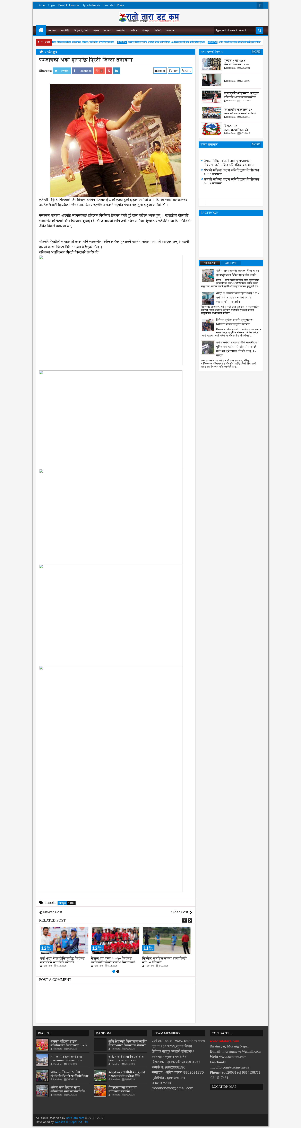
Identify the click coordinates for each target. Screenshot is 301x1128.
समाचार (52, 30)
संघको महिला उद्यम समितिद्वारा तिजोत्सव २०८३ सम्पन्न (69, 1045)
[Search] (259, 30)
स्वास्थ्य (107, 30)
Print (175, 70)
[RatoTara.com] (41, 30)
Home (41, 5)
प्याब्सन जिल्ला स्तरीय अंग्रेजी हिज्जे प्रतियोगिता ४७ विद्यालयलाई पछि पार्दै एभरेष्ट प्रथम (155, 42)
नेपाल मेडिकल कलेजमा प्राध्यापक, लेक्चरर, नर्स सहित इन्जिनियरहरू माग (71, 42)
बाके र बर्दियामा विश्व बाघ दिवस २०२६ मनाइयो (126, 1059)
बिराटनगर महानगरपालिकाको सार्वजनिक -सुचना (236, 130)
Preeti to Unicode (68, 5)
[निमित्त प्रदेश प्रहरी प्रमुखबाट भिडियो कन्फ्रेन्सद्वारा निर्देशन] (208, 324)
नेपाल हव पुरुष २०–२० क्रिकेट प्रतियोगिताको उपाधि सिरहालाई (62, 960)
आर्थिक (134, 30)
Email (161, 70)
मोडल (96, 30)
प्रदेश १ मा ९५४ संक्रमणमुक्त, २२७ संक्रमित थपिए (237, 65)
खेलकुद (146, 30)
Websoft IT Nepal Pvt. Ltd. (71, 1122)
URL (187, 70)
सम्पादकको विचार (212, 51)
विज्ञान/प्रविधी (82, 30)
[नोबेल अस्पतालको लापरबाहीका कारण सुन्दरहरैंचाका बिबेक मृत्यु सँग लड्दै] (208, 275)
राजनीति (65, 30)
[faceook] (231, 202)
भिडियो (158, 30)
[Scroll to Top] (295, 1122)
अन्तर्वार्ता (121, 30)
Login (51, 5)
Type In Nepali (91, 5)
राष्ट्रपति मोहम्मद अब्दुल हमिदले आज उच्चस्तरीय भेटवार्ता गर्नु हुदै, (241, 97)
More (256, 51)
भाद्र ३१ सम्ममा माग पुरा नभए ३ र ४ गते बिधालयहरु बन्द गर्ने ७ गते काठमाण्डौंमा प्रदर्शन (238, 297)
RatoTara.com (75, 1117)
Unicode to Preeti (113, 5)
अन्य (168, 30)
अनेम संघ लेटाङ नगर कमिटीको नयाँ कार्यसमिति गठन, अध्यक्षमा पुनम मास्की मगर (241, 42)
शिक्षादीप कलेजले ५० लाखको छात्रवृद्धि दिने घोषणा (240, 114)
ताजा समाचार (209, 144)
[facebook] (260, 5)
